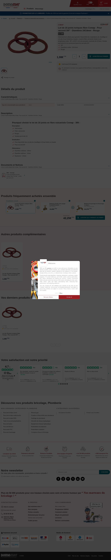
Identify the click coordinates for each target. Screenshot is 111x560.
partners (49, 268)
